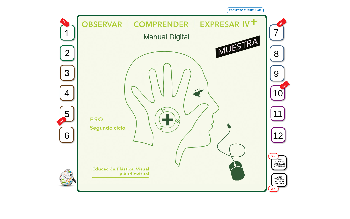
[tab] (66, 6)
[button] (245, 10)
